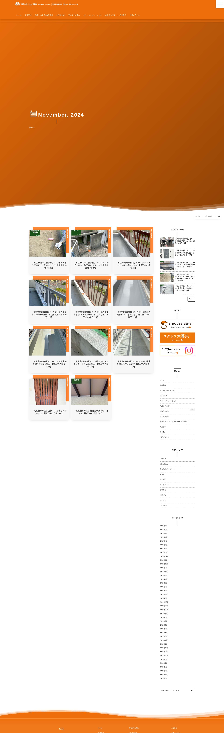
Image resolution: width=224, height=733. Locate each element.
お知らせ (163, 500)
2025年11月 (164, 560)
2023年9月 (164, 659)
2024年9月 (164, 613)
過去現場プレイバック (167, 469)
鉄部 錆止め (164, 464)
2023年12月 (164, 648)
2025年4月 (164, 587)
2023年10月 (164, 655)
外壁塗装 (163, 495)
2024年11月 (164, 606)
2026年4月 (164, 541)
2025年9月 (164, 568)
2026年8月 (164, 526)
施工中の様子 (164, 485)
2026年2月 (164, 549)
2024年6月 (164, 625)
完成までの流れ (165, 406)
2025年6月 (164, 579)
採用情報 (163, 427)
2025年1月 (164, 598)
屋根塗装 (163, 490)
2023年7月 (164, 667)
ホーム (162, 380)
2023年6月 (164, 671)
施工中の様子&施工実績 (168, 390)
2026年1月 (164, 552)
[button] (220, 4)
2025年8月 (164, 571)
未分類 (162, 474)
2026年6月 (164, 533)
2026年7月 (164, 529)
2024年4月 (164, 632)
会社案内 (163, 432)
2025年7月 (164, 575)
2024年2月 (164, 640)
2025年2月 (164, 594)
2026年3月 (164, 545)
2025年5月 (164, 583)
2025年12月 (164, 556)
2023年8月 (164, 663)
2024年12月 (164, 602)
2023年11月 (164, 652)
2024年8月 (164, 617)
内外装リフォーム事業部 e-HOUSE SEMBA (175, 422)
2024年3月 (164, 636)
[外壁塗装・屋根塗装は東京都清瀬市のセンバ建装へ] (46, 4)
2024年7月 (164, 621)
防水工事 (163, 459)
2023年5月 (164, 675)
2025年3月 (164, 591)
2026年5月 (164, 537)
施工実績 (163, 479)
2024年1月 (164, 644)
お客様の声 (163, 396)
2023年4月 (164, 678)
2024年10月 (164, 610)
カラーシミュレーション (168, 401)
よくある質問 (164, 416)
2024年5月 (164, 629)
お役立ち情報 (164, 411)
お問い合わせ (164, 437)
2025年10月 (164, 564)
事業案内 (163, 385)
